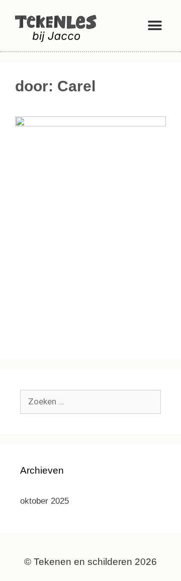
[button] (154, 25)
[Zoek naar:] (90, 401)
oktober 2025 (44, 501)
